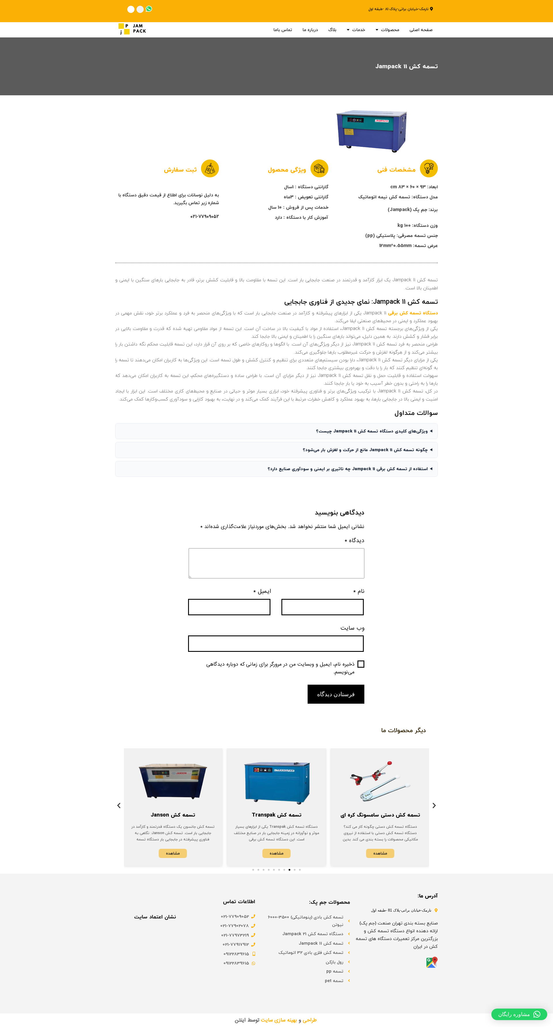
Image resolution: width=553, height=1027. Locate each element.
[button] (118, 805)
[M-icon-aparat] (131, 9)
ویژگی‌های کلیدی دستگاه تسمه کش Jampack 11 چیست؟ (372, 431)
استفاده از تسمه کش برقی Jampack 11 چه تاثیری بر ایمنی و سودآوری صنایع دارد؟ (348, 468)
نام (358, 591)
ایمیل (262, 591)
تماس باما (282, 29)
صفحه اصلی (421, 29)
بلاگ (332, 29)
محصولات (390, 29)
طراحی (310, 1020)
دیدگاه (354, 540)
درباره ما (310, 29)
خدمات (358, 29)
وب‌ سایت (352, 628)
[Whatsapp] (149, 9)
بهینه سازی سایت (279, 1020)
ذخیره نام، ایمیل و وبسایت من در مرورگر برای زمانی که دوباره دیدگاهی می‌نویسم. (280, 668)
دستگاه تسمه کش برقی (413, 313)
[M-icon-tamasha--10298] (140, 9)
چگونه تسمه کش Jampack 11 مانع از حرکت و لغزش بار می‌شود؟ (365, 449)
